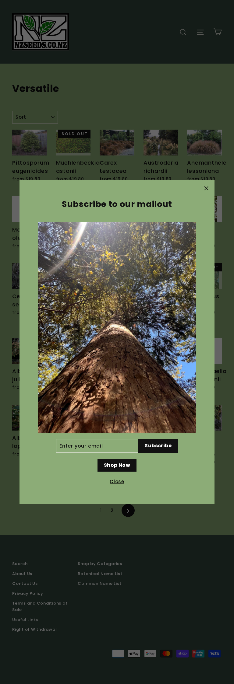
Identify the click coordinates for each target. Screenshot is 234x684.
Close (117, 481)
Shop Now (117, 465)
